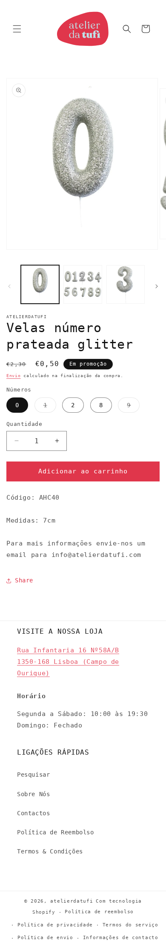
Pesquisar (33, 774)
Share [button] (24, 580)
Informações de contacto (120, 937)
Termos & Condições (50, 851)
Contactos (33, 813)
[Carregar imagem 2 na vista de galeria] (82, 284)
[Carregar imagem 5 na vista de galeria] (125, 284)
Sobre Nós (33, 794)
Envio (13, 375)
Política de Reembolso (55, 832)
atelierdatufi (71, 901)
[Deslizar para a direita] (156, 286)
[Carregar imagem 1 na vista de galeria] (40, 284)
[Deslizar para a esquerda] (9, 286)
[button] (17, 29)
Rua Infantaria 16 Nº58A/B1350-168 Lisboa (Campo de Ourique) (68, 661)
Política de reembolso (99, 912)
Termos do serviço (130, 925)
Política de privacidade (55, 925)
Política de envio (45, 937)
